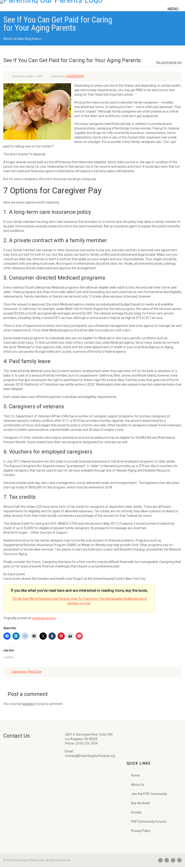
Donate (136, 812)
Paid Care (35, 671)
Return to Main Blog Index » (22, 39)
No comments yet (169, 62)
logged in (28, 704)
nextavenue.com (44, 618)
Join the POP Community (149, 794)
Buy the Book (140, 803)
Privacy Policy (140, 831)
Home (135, 775)
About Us (137, 784)
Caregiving (19, 671)
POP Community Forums (148, 821)
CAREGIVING (74, 76)
